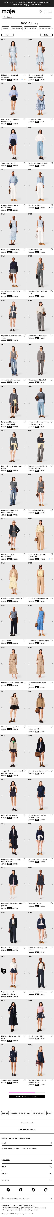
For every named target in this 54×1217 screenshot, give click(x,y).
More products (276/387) (27, 1096)
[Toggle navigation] (50, 11)
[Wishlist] (24, 75)
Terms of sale (17, 1206)
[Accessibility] (3, 971)
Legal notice (34, 1210)
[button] (40, 11)
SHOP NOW (36, 5)
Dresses (5, 28)
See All (5, 1113)
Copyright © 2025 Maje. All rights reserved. (17, 1214)
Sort (7, 35)
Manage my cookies (10, 1210)
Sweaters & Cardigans (20, 1113)
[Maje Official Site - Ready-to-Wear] (8, 11)
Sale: (6, 2)
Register (50, 1143)
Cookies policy (40, 1208)
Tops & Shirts (16, 28)
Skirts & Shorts (31, 28)
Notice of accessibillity (11, 1208)
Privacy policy (27, 1208)
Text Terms (6, 1206)
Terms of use (28, 1206)
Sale (23, 1123)
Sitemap (24, 1210)
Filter (46, 35)
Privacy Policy (31, 1148)
